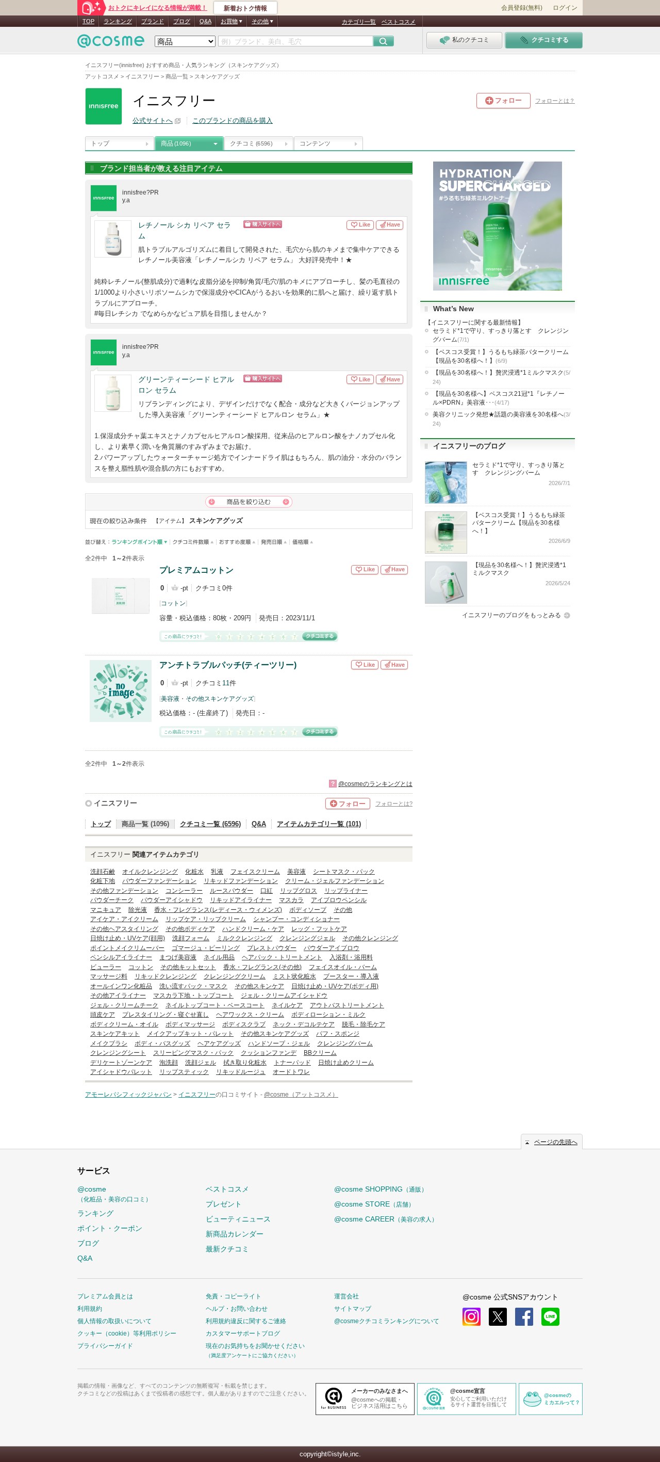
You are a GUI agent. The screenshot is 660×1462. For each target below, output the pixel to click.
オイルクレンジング (150, 871)
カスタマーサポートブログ (243, 1333)
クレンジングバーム (345, 1043)
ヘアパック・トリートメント (282, 957)
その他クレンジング (370, 938)
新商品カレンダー (234, 1234)
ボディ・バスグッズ (162, 1043)
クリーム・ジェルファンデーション (334, 881)
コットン (173, 603)
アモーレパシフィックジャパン (128, 1094)
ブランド (152, 21)
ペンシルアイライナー (121, 957)
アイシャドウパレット (121, 1071)
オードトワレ (291, 1071)
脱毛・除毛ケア (363, 1024)
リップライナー (346, 890)
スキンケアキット (115, 1033)
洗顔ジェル (200, 1062)
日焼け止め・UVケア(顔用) (127, 938)
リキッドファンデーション (241, 881)
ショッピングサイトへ (295, 224)
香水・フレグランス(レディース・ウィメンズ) (218, 909)
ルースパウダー (231, 890)
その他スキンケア (259, 986)
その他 (343, 909)
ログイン (565, 7)
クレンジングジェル (307, 938)
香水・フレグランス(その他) (262, 967)
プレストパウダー (271, 948)
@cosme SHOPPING (380, 1189)
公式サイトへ (153, 120)
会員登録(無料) (521, 7)
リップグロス (298, 890)
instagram (472, 1317)
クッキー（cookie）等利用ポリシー (126, 1333)
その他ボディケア (190, 929)
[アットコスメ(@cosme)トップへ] (110, 43)
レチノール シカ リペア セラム (184, 230)
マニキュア (105, 909)
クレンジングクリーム (235, 976)
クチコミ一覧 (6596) (210, 824)
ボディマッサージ (190, 1024)
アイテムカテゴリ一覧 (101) (319, 824)
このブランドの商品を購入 (232, 120)
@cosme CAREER (386, 1219)
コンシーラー (184, 890)
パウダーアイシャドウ (172, 900)
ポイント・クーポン (109, 1228)
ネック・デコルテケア (304, 1024)
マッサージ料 (108, 976)
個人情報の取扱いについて (114, 1321)
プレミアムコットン (196, 570)
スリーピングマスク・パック (193, 1052)
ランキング (118, 21)
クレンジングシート (118, 1052)
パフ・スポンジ (337, 1033)
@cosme (114, 1194)
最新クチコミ (227, 1249)
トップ (100, 143)
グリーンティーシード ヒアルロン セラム (186, 385)
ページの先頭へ (556, 1142)
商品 (176, 143)
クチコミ (251, 143)
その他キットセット (188, 967)
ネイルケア (287, 1005)
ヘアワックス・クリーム (250, 1014)
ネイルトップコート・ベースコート (215, 1005)
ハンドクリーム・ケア (253, 929)
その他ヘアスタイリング (124, 929)
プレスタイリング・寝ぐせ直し (165, 1014)
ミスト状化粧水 (294, 976)
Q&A (205, 21)
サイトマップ (352, 1308)
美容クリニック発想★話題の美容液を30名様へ (501, 418)
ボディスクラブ (244, 1024)
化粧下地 (102, 881)
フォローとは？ (555, 101)
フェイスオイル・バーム (343, 967)
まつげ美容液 (177, 957)
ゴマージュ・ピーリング (206, 948)
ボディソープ (307, 909)
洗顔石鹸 (102, 871)
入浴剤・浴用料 (351, 957)
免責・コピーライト (233, 1296)
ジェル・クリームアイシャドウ (284, 995)
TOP (88, 21)
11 (225, 683)
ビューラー (105, 967)
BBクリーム (320, 1052)
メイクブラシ (108, 1043)
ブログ (181, 21)
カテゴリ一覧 (359, 22)
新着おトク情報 (245, 8)
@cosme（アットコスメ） (301, 1094)
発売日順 (274, 542)
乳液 (217, 871)
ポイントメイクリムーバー (127, 948)
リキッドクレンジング (165, 976)
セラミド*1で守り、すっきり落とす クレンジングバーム (501, 335)
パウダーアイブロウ (331, 948)
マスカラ (291, 900)
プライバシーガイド (105, 1345)
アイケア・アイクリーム (124, 919)
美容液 (170, 698)
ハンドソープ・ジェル (279, 1043)
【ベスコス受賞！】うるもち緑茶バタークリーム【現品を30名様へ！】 (501, 356)
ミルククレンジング (244, 938)
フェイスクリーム (255, 871)
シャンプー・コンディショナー (296, 919)
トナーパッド (292, 1062)
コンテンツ (315, 143)
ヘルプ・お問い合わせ (237, 1308)
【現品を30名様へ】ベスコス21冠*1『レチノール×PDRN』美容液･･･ (499, 398)
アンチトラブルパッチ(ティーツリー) (227, 665)
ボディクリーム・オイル (124, 1024)
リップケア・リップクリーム (206, 919)
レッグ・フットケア (319, 929)
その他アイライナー (118, 995)
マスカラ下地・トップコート (193, 995)
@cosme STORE (374, 1204)
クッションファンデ (268, 1052)
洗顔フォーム (190, 938)
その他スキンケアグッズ (220, 698)
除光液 (137, 909)
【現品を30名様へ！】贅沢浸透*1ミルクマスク (501, 376)
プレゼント (224, 1204)
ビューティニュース (238, 1219)
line (550, 1317)
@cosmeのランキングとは (375, 784)
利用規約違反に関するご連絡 (246, 1321)
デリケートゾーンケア (121, 1062)
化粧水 (194, 871)
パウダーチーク (112, 900)
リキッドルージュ (241, 1071)
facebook (524, 1317)
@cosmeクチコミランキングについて (386, 1321)
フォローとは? (393, 803)
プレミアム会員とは (105, 1296)
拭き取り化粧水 (245, 1062)
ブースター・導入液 (351, 976)
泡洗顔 (168, 1062)
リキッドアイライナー (241, 900)
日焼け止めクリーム (346, 1062)
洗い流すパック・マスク (193, 986)
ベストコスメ (399, 22)
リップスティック (184, 1071)
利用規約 (89, 1308)
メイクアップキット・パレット (190, 1033)
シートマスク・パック (344, 871)
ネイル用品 (219, 957)
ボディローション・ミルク (328, 1014)
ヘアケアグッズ (219, 1043)
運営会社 (346, 1296)
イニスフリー (115, 803)
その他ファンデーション (124, 890)
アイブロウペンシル (339, 900)
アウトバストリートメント (347, 1005)
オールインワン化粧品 (121, 986)
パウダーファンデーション (159, 881)
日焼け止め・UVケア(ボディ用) (334, 986)
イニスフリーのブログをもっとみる (511, 615)
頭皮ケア (102, 1014)
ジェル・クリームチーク (124, 1005)
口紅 (266, 890)
